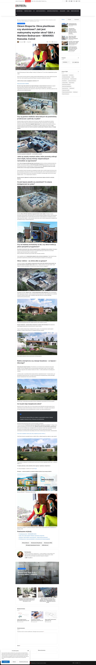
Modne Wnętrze (71, 82)
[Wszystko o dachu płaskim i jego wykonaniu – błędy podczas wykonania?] (65, 43)
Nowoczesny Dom (65, 88)
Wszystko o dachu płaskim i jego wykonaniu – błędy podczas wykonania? (33, 537)
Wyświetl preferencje (23, 661)
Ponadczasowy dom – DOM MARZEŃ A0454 (27, 534)
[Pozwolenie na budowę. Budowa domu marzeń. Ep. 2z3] (37, 614)
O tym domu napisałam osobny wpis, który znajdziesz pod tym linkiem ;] (31, 433)
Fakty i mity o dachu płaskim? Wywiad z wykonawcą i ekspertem (31, 535)
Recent (63, 19)
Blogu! (35, 468)
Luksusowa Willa (48, 542)
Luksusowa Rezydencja (37, 542)
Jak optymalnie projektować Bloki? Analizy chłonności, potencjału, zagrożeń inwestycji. (73, 31)
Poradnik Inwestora (24, 19)
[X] (27, 557)
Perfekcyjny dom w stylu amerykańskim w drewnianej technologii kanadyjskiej (34, 539)
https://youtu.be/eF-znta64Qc (23, 83)
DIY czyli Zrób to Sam (65, 78)
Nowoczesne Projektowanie (66, 86)
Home (19, 19)
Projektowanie (72, 88)
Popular (69, 19)
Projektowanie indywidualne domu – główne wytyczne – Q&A (29, 573)
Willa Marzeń (45, 545)
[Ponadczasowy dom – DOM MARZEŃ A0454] (65, 25)
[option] (37, 573)
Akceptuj (6, 661)
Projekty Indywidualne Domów (33, 545)
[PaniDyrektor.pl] (21, 6)
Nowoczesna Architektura (66, 84)
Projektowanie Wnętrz (65, 90)
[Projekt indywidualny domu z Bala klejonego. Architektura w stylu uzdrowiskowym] (65, 48)
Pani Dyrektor (27, 552)
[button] (28, 650)
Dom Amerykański (73, 78)
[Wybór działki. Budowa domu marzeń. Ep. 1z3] (51, 614)
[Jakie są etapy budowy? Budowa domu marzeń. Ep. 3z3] (23, 614)
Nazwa (18, 645)
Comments (76, 19)
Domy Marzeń (26, 542)
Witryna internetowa (41, 650)
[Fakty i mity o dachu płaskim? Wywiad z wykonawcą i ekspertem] (65, 38)
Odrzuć (14, 661)
